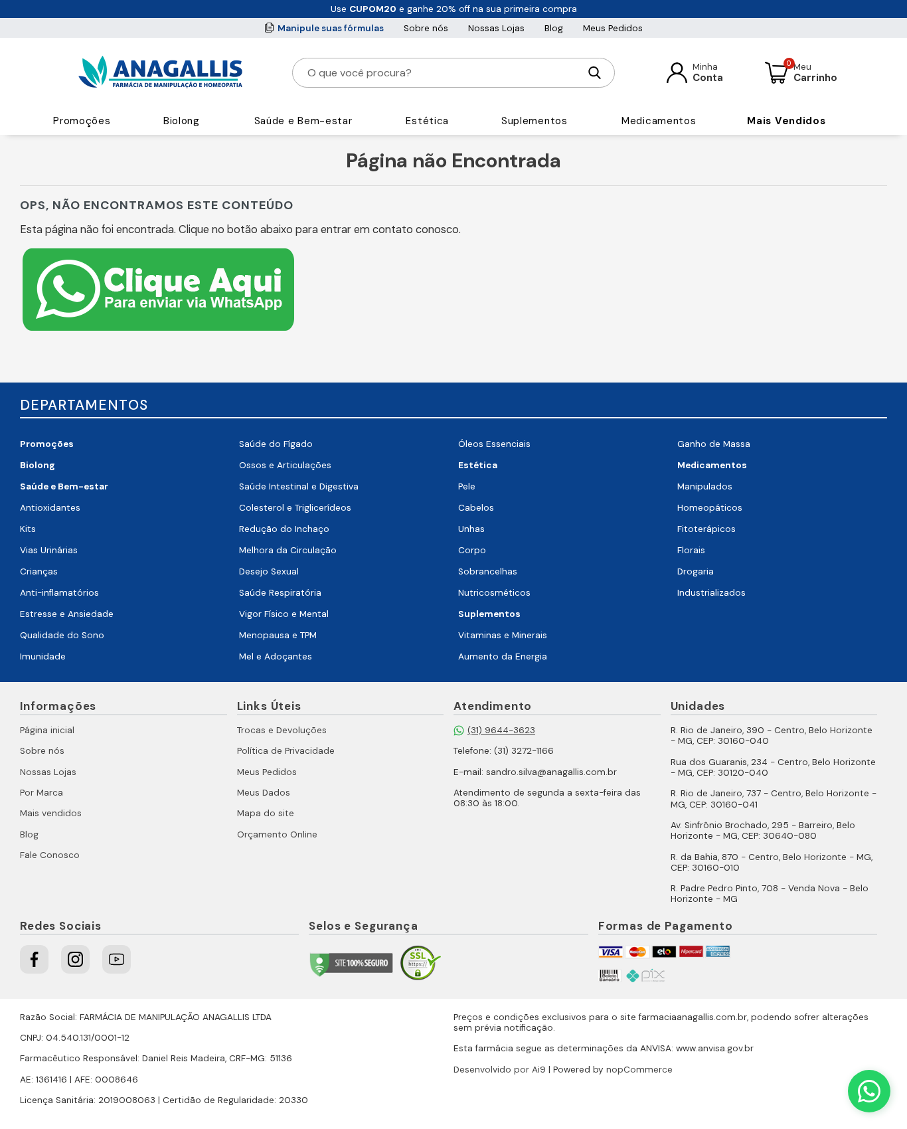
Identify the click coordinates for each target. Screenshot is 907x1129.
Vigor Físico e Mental (284, 614)
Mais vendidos (51, 813)
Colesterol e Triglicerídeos (295, 507)
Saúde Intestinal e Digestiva (299, 486)
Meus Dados (263, 792)
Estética (427, 121)
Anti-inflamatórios (59, 592)
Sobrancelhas (487, 571)
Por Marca (41, 792)
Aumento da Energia (502, 656)
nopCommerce (639, 1069)
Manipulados (704, 486)
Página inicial (47, 730)
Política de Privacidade (286, 750)
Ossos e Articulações (285, 465)
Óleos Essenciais (494, 444)
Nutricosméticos (494, 592)
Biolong (181, 121)
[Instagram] (75, 959)
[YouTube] (116, 959)
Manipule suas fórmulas (331, 28)
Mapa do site (265, 813)
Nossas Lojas (496, 28)
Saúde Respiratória (280, 592)
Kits (28, 529)
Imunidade (43, 656)
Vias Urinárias (49, 550)
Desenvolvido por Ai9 (500, 1069)
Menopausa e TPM (278, 635)
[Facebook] (34, 959)
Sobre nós (426, 28)
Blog (553, 28)
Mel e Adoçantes (275, 656)
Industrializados (711, 592)
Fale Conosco (50, 855)
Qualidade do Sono (62, 635)
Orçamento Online (277, 834)
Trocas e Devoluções (282, 730)
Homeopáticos (709, 507)
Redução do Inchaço (284, 529)
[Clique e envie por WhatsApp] (158, 332)
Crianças (39, 571)
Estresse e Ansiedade (67, 614)
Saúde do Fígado (276, 444)
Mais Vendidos (786, 121)
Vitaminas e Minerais (502, 635)
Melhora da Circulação (288, 550)
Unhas (471, 529)
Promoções (81, 121)
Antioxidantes (50, 507)
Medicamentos (658, 121)
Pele (466, 486)
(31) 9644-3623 (501, 730)
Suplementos (534, 121)
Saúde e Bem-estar (303, 121)
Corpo (472, 550)
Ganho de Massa (713, 444)
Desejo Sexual (269, 571)
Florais (691, 550)
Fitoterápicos (706, 529)
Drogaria (695, 571)
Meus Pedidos (613, 28)
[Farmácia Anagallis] (160, 72)
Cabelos (476, 507)
